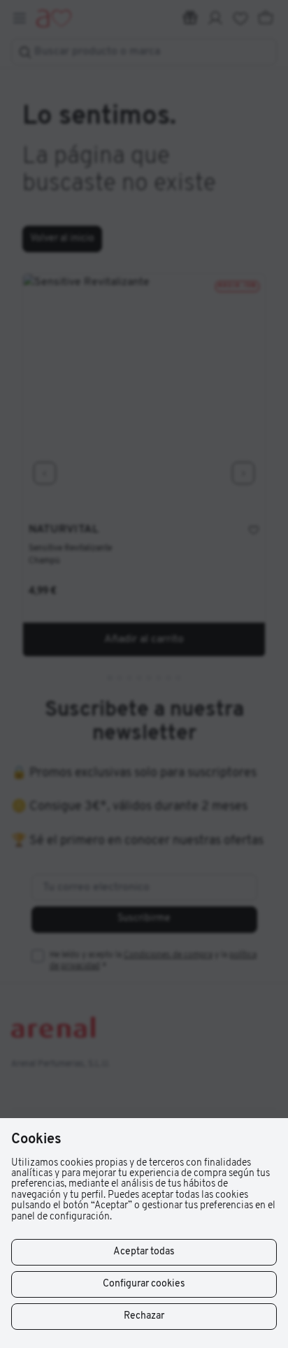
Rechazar (144, 1316)
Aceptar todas (144, 1252)
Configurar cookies (144, 1284)
